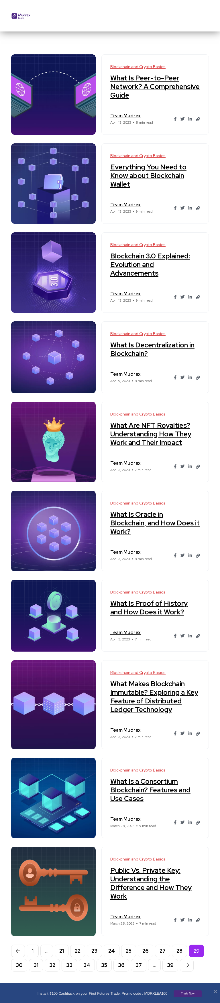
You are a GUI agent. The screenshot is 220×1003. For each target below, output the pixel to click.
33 (69, 965)
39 (170, 965)
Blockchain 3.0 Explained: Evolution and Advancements (150, 265)
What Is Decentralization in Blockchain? (152, 349)
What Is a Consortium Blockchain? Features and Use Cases (150, 790)
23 (94, 950)
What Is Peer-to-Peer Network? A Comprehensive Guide (155, 87)
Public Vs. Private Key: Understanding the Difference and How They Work (151, 883)
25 (128, 950)
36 (121, 965)
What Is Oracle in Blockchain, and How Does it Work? (155, 523)
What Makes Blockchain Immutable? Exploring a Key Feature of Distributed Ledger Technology (154, 696)
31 (36, 965)
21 (61, 950)
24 (111, 950)
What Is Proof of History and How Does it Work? (149, 607)
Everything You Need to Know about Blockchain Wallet (148, 176)
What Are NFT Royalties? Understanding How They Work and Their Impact (150, 434)
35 (104, 965)
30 (19, 965)
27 (163, 950)
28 (179, 950)
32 (52, 965)
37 (138, 965)
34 (86, 965)
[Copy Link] (198, 119)
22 (77, 950)
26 (145, 950)
